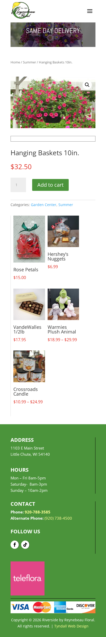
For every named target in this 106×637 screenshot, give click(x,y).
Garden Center (43, 204)
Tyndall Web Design (71, 626)
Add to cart (50, 184)
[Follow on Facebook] (15, 545)
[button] (87, 84)
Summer (29, 62)
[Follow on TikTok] (25, 545)
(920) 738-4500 (58, 518)
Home (15, 62)
